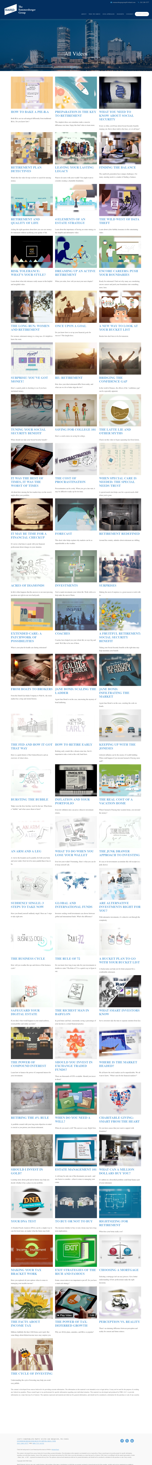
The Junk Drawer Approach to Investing (119, 853)
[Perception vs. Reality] (120, 1318)
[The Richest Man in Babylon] (76, 1006)
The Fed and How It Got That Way (32, 746)
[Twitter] (127, 1441)
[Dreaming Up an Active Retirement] (76, 267)
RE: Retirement (69, 377)
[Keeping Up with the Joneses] (120, 741)
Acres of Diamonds (27, 585)
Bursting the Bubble (29, 799)
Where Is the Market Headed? (118, 1064)
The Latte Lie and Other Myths (115, 431)
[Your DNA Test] (32, 1217)
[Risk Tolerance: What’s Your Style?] (32, 267)
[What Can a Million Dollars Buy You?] (120, 1165)
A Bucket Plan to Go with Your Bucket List (119, 960)
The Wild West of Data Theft (119, 221)
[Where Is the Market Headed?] (120, 1058)
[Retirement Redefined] (120, 530)
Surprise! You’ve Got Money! (29, 379)
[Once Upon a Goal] (76, 322)
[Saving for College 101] (76, 425)
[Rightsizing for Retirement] (120, 1217)
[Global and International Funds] (76, 899)
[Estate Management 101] (76, 1165)
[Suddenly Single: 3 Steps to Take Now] (32, 899)
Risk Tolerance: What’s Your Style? (28, 273)
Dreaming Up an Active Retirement (75, 273)
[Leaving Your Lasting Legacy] (76, 163)
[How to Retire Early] (76, 741)
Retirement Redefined (119, 533)
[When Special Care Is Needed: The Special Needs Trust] (120, 474)
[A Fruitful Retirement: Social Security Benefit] (120, 629)
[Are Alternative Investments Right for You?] (120, 899)
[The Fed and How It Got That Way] (32, 741)
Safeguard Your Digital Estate (25, 1012)
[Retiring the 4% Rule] (32, 1114)
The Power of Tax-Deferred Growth (71, 1323)
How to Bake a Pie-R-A (30, 111)
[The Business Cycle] (32, 955)
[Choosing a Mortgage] (120, 1266)
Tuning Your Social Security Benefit (28, 431)
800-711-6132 (38, 1443)
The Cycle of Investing (32, 1373)
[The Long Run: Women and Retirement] (32, 322)
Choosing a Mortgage (119, 1270)
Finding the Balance (117, 167)
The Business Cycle (28, 958)
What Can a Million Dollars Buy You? (116, 1171)
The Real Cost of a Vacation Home (116, 801)
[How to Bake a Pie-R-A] (32, 108)
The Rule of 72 (67, 958)
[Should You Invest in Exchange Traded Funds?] (76, 1058)
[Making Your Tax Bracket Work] (32, 1266)
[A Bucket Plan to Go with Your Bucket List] (120, 955)
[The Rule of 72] (76, 955)
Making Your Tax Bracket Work (26, 1272)
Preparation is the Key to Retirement (75, 113)
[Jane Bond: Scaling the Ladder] (76, 685)
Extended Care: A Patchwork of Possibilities (26, 637)
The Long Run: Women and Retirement (30, 328)
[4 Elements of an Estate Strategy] (76, 215)
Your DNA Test (23, 1221)
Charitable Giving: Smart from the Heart (119, 1119)
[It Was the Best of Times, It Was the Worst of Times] (32, 474)
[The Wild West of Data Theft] (120, 215)
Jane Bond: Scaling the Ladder (75, 691)
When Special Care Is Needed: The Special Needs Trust (118, 482)
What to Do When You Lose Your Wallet (74, 853)
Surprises (107, 585)
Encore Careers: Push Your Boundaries (118, 273)
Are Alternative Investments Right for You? (120, 907)
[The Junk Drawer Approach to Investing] (120, 847)
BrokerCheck (55, 1449)
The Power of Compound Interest (28, 1064)
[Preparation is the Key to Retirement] (76, 108)
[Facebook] (122, 1441)
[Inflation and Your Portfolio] (76, 795)
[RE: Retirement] (76, 374)
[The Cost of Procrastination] (76, 474)
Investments (66, 585)
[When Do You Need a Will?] (76, 1114)
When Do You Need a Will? (72, 1119)
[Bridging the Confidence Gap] (120, 374)
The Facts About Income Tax (25, 1323)
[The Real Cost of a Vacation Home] (120, 795)
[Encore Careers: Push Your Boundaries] (120, 267)
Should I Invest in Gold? (27, 1171)
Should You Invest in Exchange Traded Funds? (73, 1066)
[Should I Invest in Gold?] (32, 1165)
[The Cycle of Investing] (32, 1370)
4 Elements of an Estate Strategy (70, 221)
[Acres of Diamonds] (32, 581)
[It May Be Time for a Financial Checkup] (32, 530)
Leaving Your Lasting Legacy (74, 169)
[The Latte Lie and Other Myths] (120, 425)
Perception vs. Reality (119, 1321)
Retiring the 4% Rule (30, 1117)
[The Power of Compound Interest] (32, 1058)
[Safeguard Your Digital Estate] (32, 1006)
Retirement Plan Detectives (26, 169)
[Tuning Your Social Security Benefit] (32, 425)
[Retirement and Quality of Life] (32, 215)
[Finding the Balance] (120, 163)
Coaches (62, 633)
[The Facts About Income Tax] (32, 1318)
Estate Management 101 (76, 1169)
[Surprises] (120, 581)
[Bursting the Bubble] (32, 795)
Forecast (63, 533)
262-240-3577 (144, 2)
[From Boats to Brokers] (32, 685)
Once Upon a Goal (70, 326)
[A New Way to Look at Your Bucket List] (120, 322)
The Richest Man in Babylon (72, 1012)
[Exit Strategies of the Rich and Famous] (76, 1266)
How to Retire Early (73, 744)
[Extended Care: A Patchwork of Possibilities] (32, 629)
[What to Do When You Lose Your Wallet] (76, 847)
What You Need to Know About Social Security (116, 115)
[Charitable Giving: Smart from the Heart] (120, 1114)
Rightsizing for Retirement (113, 1223)
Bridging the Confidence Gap (113, 379)
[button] (83, 14)
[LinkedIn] (132, 1441)
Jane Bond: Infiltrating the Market (114, 693)
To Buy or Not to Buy (74, 1221)
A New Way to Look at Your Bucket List (118, 328)
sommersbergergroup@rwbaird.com (123, 2)
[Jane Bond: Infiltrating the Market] (120, 685)
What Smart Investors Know (119, 1012)
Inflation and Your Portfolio (72, 801)
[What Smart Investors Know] (120, 1006)
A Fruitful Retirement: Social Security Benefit (120, 637)
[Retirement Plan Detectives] (32, 163)
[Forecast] (76, 530)
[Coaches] (76, 629)
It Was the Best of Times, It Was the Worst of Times (27, 482)
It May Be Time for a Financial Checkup (29, 535)
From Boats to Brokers (32, 689)
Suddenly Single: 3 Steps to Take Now (27, 905)
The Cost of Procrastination (70, 480)
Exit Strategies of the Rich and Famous (75, 1272)
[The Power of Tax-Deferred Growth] (76, 1318)
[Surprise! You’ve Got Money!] (32, 374)
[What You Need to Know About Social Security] (120, 108)
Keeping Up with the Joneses (117, 746)
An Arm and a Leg (26, 851)
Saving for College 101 (75, 429)
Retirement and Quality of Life (25, 221)
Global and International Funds (73, 905)
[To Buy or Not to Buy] (76, 1217)
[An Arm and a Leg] (32, 847)
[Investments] (76, 581)
